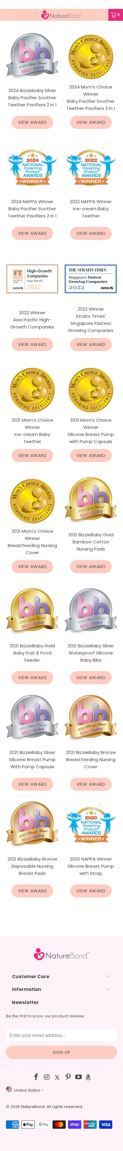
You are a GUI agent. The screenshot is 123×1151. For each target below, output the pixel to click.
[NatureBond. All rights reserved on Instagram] (46, 1077)
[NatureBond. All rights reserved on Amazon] (88, 1077)
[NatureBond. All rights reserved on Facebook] (36, 1077)
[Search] (101, 15)
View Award (32, 122)
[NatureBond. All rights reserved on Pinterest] (68, 1077)
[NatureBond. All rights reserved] (61, 15)
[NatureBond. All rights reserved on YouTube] (78, 1077)
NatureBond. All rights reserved (51, 1106)
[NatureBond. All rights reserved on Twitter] (57, 1077)
